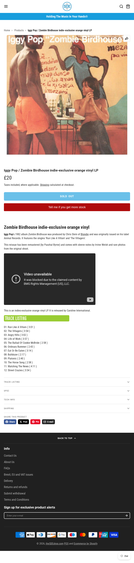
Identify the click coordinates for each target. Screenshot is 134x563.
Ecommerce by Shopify (86, 543)
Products (19, 30)
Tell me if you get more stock (67, 207)
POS (66, 543)
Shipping (44, 184)
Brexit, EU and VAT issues (18, 474)
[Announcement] (67, 16)
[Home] (67, 6)
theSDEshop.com (54, 543)
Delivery (8, 480)
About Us (9, 462)
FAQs (7, 468)
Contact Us (10, 455)
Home (7, 30)
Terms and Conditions (16, 499)
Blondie (85, 234)
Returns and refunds (15, 487)
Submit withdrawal (14, 493)
